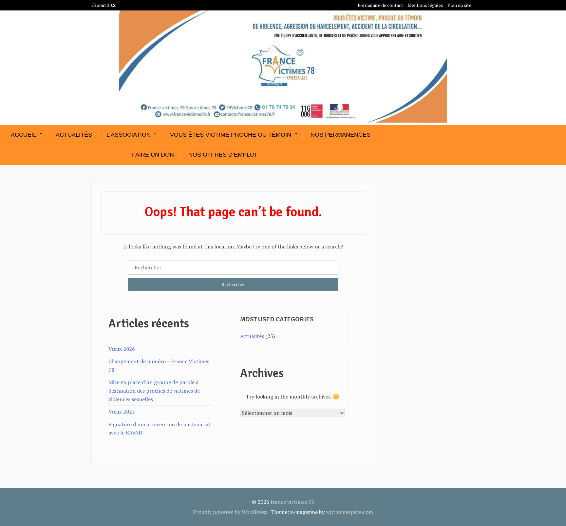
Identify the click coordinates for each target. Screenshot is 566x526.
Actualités (74, 134)
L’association (128, 134)
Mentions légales (425, 5)
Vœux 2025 (121, 411)
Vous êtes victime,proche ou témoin (230, 134)
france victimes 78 (292, 501)
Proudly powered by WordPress (230, 512)
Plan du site (459, 5)
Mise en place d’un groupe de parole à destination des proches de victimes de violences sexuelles (154, 390)
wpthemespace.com (349, 512)
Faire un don (153, 154)
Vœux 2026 (121, 348)
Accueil (23, 134)
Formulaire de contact (380, 5)
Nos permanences (340, 134)
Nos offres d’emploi (222, 154)
